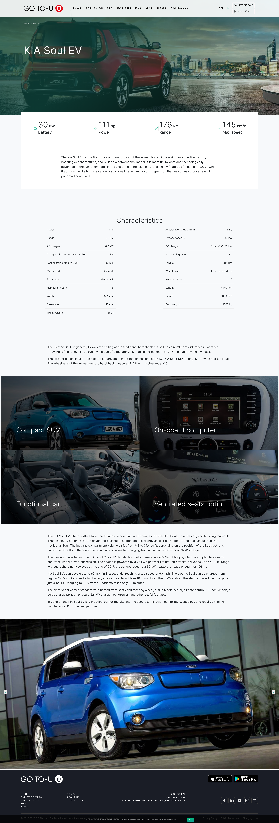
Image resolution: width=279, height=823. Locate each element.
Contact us (75, 800)
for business (129, 8)
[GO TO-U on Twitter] (254, 800)
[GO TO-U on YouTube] (239, 800)
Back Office (243, 11)
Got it (190, 819)
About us (73, 797)
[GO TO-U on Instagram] (246, 800)
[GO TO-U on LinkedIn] (231, 800)
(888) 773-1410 (245, 5)
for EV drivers (99, 8)
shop (77, 8)
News (162, 8)
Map (149, 8)
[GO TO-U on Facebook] (223, 800)
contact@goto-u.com (175, 797)
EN (221, 8)
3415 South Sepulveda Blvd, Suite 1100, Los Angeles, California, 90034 (153, 800)
